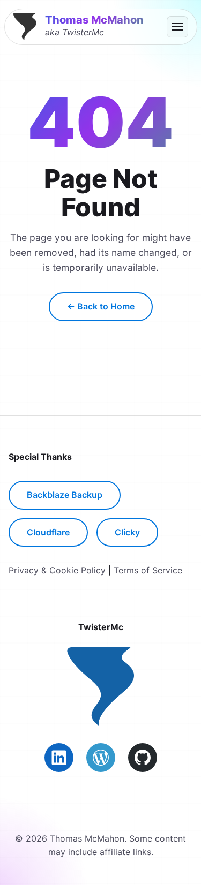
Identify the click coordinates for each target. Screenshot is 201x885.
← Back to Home (101, 306)
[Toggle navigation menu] (177, 26)
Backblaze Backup (64, 494)
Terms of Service (148, 570)
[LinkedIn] (58, 757)
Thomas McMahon (94, 19)
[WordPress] (100, 757)
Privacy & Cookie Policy (57, 570)
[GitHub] (142, 757)
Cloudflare (48, 532)
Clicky (127, 532)
